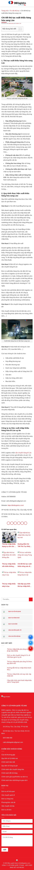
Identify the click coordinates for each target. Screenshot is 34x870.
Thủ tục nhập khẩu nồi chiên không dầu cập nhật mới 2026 (9, 565)
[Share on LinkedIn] (25, 523)
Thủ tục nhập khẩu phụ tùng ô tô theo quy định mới (19, 662)
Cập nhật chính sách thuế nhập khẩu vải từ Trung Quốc (19, 681)
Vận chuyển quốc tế (14, 630)
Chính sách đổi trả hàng (9, 773)
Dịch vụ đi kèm (12, 624)
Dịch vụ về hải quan (14, 611)
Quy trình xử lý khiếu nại (9, 758)
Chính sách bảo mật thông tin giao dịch (14, 780)
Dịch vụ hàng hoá (14, 617)
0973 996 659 (7, 738)
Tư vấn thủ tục (14, 10)
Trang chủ (4, 10)
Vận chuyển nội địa (14, 636)
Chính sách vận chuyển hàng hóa (12, 769)
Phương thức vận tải (8, 802)
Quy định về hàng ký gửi (9, 766)
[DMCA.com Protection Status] (17, 860)
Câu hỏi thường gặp (8, 755)
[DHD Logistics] (17, 3)
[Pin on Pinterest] (22, 523)
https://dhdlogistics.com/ (16, 505)
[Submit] (31, 599)
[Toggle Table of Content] (19, 29)
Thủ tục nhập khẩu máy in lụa (9, 585)
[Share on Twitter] (15, 523)
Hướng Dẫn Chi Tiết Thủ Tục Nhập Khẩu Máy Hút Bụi (24, 545)
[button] (2, 3)
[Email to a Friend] (18, 523)
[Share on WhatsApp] (8, 523)
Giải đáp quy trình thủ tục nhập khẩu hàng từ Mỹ (24, 585)
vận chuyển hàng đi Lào (23, 452)
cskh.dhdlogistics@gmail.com (13, 742)
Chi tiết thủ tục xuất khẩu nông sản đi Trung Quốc (25, 565)
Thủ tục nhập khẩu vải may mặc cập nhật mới (19, 675)
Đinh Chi (18, 23)
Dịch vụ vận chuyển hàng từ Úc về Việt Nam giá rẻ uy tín (18, 656)
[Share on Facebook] (11, 523)
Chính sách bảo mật (8, 762)
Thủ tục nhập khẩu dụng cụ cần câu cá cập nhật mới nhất (9, 545)
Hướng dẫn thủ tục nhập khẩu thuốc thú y (19, 668)
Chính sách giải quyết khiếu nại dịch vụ (14, 777)
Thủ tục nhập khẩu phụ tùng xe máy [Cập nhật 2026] (19, 650)
